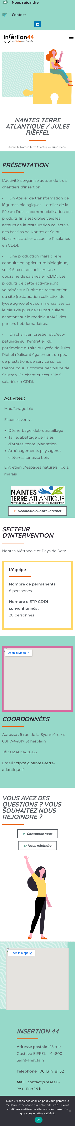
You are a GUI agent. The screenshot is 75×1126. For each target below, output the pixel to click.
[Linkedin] (37, 24)
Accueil (13, 146)
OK (39, 1119)
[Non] (70, 1111)
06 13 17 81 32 (52, 1071)
